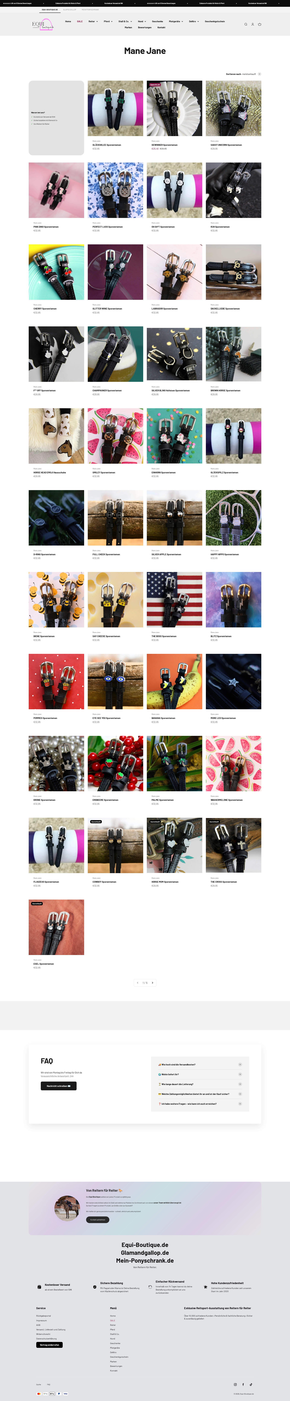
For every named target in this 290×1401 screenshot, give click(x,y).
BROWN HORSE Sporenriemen (225, 390)
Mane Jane (96, 141)
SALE (80, 21)
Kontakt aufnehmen (97, 1220)
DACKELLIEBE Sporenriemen (225, 308)
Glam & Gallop (70, 10)
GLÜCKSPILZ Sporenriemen (224, 472)
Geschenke (157, 21)
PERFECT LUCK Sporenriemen (108, 226)
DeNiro (192, 21)
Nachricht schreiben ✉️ (59, 1086)
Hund (140, 21)
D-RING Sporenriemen (44, 554)
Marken (128, 27)
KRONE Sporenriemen (44, 800)
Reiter (92, 21)
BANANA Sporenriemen (163, 718)
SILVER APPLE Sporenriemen (166, 554)
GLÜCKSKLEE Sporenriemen (107, 144)
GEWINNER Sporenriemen (164, 144)
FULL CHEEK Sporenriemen (106, 554)
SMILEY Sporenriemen (104, 472)
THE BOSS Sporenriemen (164, 636)
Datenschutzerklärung (46, 1338)
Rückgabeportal (43, 1315)
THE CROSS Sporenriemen (224, 881)
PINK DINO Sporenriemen (46, 226)
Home (68, 21)
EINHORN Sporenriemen (164, 472)
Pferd (107, 21)
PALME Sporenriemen (163, 800)
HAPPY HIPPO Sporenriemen (225, 554)
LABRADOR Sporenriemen (165, 308)
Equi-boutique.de (50, 10)
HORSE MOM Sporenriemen (165, 881)
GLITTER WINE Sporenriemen (107, 308)
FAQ (48, 1384)
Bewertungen (144, 27)
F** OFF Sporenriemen (45, 390)
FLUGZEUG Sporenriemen (46, 881)
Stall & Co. (124, 21)
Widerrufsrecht (43, 1334)
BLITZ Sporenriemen (221, 636)
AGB (38, 1325)
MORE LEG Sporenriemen (223, 718)
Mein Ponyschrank (90, 10)
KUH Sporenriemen (220, 226)
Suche (38, 1384)
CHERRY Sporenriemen (45, 308)
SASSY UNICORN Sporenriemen (226, 144)
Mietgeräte (174, 21)
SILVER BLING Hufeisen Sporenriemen (171, 390)
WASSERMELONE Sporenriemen (227, 800)
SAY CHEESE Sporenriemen (106, 636)
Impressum (41, 1320)
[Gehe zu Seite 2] (152, 982)
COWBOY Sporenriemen (104, 881)
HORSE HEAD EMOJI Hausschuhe (50, 472)
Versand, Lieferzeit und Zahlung (50, 1329)
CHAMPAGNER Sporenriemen (107, 390)
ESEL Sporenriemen (44, 963)
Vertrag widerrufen (49, 1344)
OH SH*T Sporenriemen (163, 226)
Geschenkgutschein (215, 21)
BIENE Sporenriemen (44, 636)
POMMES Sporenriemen (45, 718)
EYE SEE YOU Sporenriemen (106, 718)
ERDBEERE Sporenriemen (105, 800)
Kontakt (161, 27)
